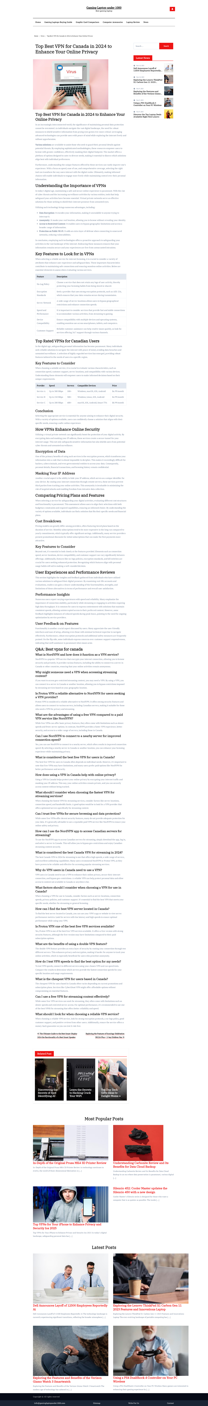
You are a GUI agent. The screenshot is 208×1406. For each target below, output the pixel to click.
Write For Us (133, 1403)
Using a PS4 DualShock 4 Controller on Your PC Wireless (147, 104)
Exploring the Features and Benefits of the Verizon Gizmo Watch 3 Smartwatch (147, 93)
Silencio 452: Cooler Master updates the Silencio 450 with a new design (140, 1190)
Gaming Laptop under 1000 (103, 7)
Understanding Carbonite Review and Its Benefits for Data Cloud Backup (141, 1164)
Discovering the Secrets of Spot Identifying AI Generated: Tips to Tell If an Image (49, 1096)
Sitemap (96, 1403)
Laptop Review (133, 22)
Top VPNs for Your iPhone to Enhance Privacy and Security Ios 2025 (67, 1226)
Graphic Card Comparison (87, 22)
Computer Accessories (113, 22)
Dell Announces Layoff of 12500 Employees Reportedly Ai (147, 70)
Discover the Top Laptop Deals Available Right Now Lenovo (147, 115)
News (145, 22)
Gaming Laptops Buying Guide (58, 22)
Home (38, 22)
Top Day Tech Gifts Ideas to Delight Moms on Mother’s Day (111, 1094)
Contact (170, 1403)
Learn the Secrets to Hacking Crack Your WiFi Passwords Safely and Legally (80, 1096)
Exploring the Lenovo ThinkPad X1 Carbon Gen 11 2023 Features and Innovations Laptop (147, 83)
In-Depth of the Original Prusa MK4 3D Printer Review (69, 1163)
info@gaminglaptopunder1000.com (49, 1403)
